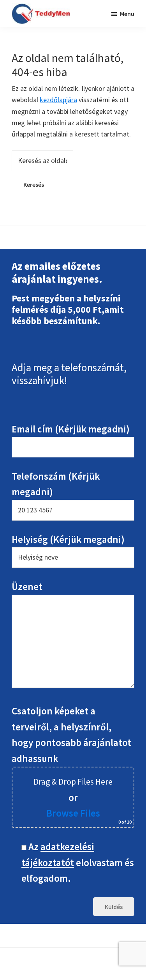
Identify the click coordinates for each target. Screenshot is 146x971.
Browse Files (73, 813)
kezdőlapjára (58, 99)
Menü (127, 14)
